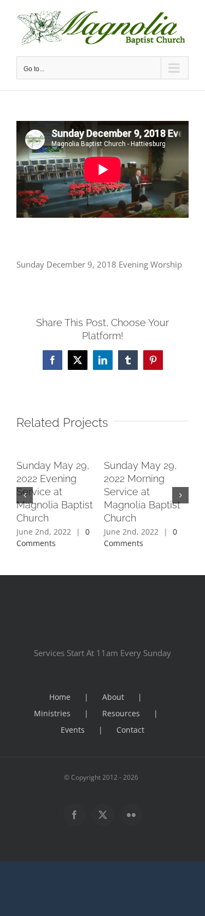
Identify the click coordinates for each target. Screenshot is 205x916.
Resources (121, 713)
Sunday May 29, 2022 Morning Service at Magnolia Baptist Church (142, 492)
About (113, 697)
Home (60, 697)
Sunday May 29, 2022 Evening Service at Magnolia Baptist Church (54, 492)
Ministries (52, 713)
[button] (24, 495)
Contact (130, 729)
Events (73, 729)
